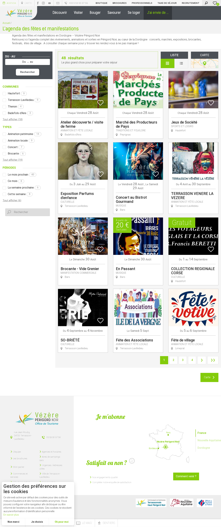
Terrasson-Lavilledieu (23, 100)
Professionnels (142, 3)
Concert (15, 147)
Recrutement (190, 3)
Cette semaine (19, 194)
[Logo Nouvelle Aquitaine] (181, 502)
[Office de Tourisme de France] (205, 502)
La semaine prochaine (23, 187)
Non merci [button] (13, 521)
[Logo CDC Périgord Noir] (151, 502)
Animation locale (20, 140)
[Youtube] (49, 3)
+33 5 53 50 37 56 (78, 3)
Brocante (15, 153)
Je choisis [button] (37, 521)
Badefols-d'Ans (19, 113)
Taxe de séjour (167, 3)
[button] (59, 13)
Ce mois (15, 181)
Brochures (120, 3)
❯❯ (213, 360)
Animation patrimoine (23, 134)
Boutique (101, 3)
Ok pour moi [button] (62, 521)
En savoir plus (11, 514)
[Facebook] (37, 3)
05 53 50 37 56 (53, 437)
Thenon (14, 106)
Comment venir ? (186, 476)
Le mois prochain (21, 174)
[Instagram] (43, 3)
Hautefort (16, 93)
